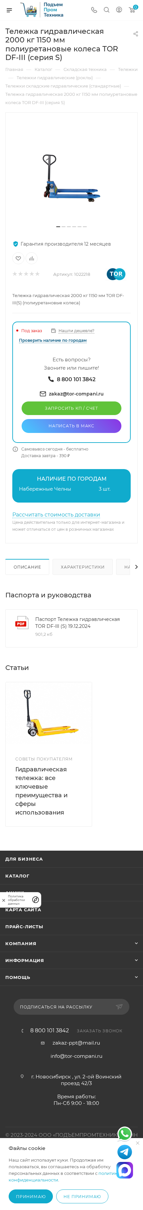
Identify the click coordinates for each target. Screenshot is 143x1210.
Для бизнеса (24, 859)
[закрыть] (3, 900)
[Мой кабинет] (119, 10)
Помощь (17, 977)
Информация (24, 960)
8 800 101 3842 (49, 1030)
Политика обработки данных (16, 899)
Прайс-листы (24, 926)
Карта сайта (23, 909)
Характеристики (82, 567)
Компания (20, 943)
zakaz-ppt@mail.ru (76, 1043)
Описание (27, 567)
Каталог (17, 875)
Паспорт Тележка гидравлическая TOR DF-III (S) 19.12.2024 (77, 622)
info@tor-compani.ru (76, 1056)
